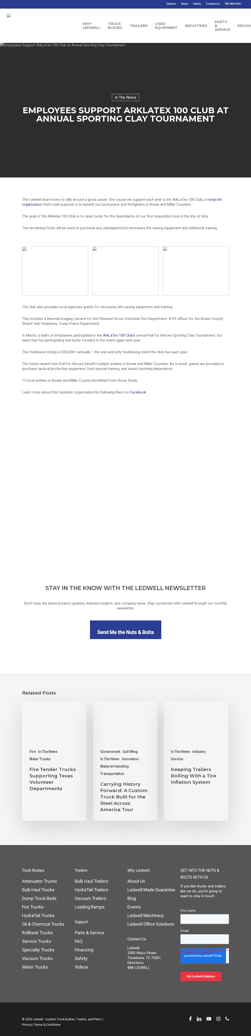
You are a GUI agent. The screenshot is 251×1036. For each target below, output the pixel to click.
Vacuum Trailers (90, 898)
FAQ (78, 941)
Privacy (27, 1024)
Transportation (112, 774)
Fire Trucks (33, 907)
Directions (135, 962)
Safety (81, 958)
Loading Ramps (90, 907)
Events (134, 907)
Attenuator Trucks (39, 881)
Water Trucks (39, 759)
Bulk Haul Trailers (91, 881)
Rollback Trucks (37, 932)
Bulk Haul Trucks (38, 889)
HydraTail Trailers (91, 889)
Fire (32, 752)
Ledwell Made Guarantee (151, 889)
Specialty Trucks (38, 949)
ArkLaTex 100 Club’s (119, 335)
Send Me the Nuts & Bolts (125, 632)
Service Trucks (36, 941)
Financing (84, 949)
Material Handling (114, 766)
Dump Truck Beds (39, 898)
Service (177, 759)
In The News (125, 97)
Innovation (130, 759)
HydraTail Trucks (38, 915)
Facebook (138, 392)
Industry (199, 752)
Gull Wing (130, 752)
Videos (81, 967)
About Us (136, 881)
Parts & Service (89, 932)
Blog (131, 898)
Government (110, 752)
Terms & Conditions (47, 1024)
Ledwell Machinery (145, 915)
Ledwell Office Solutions (150, 924)
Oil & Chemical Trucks (43, 924)
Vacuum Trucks (37, 958)
